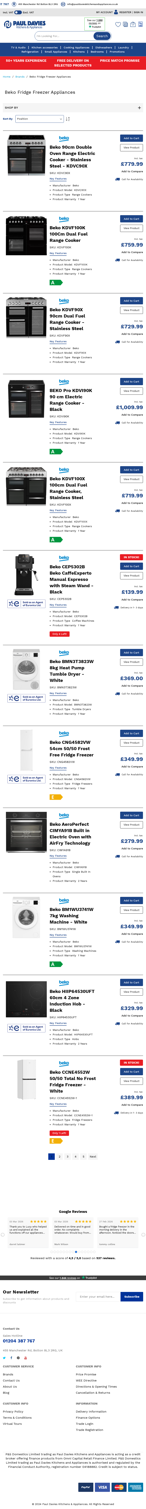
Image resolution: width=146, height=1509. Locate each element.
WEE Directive (86, 1380)
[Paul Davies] (25, 25)
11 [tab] (82, 1252)
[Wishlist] (117, 24)
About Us (10, 1386)
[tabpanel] (28, 1232)
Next (143, 1235)
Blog (6, 1392)
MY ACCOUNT (104, 12)
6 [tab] (67, 1252)
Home (7, 76)
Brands (20, 76)
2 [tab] (55, 1252)
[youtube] (25, 1358)
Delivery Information (91, 1411)
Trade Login (84, 1424)
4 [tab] (61, 1252)
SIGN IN (138, 12)
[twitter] (4, 1358)
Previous (3, 1235)
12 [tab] (85, 1252)
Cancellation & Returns (93, 1392)
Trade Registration (89, 1430)
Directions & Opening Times (96, 1386)
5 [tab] (64, 1252)
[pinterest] (18, 1358)
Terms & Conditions (17, 1417)
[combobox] (73, 36)
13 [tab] (88, 1252)
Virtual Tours (12, 1424)
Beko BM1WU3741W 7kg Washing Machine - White (72, 916)
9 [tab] (76, 1252)
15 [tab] (94, 1252)
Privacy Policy (13, 1411)
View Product (131, 147)
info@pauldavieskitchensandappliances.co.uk (85, 4)
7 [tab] (70, 1252)
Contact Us (11, 1380)
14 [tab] (91, 1252)
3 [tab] (58, 1252)
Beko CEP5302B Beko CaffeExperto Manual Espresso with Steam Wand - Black (72, 579)
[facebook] (11, 1358)
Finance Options (88, 1417)
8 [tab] (73, 1252)
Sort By (8, 118)
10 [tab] (79, 1252)
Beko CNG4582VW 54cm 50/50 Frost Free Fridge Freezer (72, 749)
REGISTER (125, 12)
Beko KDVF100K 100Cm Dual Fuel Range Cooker (69, 234)
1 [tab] (52, 1252)
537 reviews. (106, 1258)
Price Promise (86, 1374)
